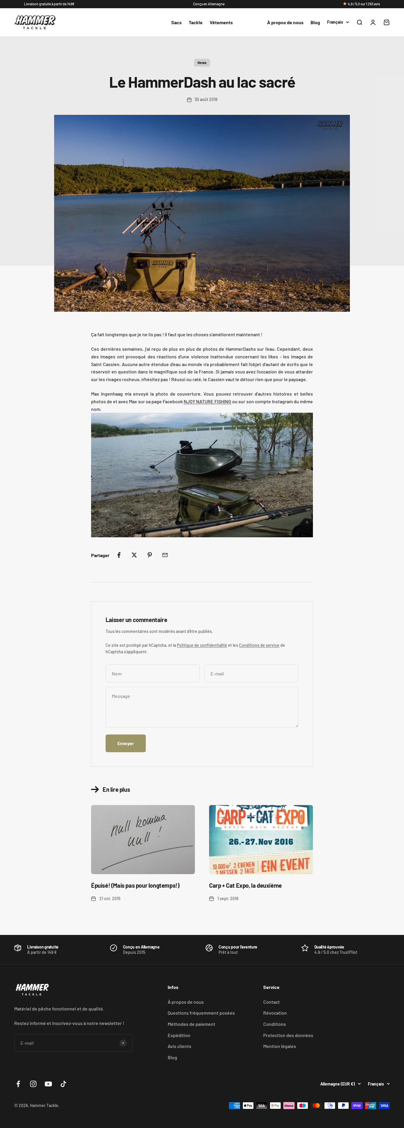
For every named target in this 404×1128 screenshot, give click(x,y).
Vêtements (221, 22)
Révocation (275, 1013)
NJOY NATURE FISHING (207, 401)
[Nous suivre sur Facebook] (18, 1084)
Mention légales (279, 1046)
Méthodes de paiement (191, 1024)
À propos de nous (285, 22)
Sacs (176, 22)
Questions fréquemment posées (201, 1013)
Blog (315, 22)
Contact (271, 1002)
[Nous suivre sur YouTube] (48, 1084)
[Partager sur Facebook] (119, 555)
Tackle (196, 22)
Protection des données (288, 1035)
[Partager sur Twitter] (134, 555)
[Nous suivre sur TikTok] (63, 1084)
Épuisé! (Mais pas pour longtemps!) (135, 885)
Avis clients (179, 1046)
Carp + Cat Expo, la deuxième (245, 885)
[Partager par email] (165, 555)
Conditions (274, 1024)
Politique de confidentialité (202, 645)
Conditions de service (259, 645)
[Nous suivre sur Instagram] (33, 1084)
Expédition (179, 1035)
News (202, 63)
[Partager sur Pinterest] (150, 555)
